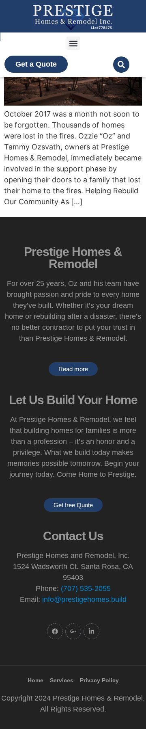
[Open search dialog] (121, 64)
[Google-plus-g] (73, 631)
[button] (73, 43)
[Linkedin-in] (91, 631)
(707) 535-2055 (86, 588)
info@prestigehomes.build (84, 599)
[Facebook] (55, 631)
